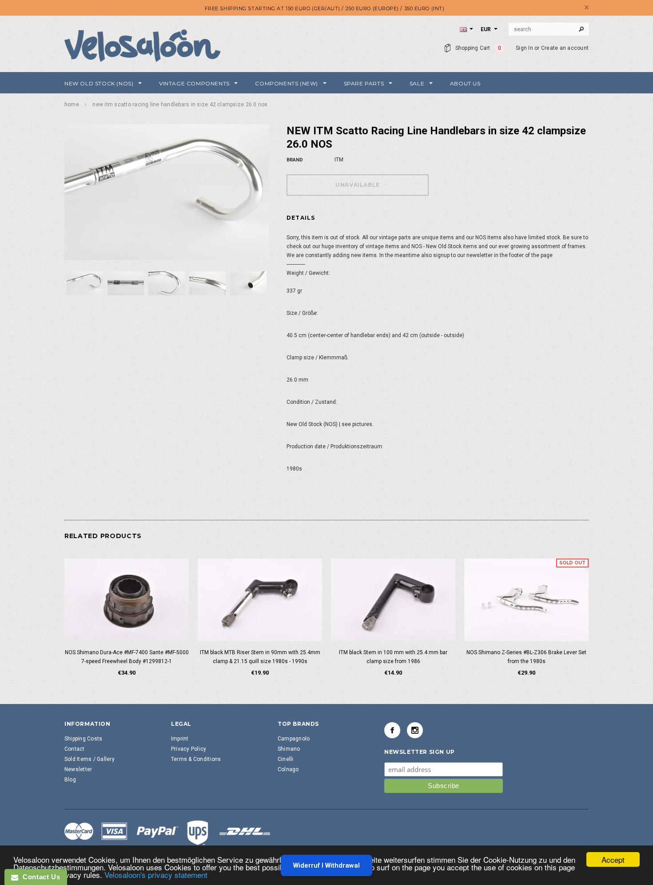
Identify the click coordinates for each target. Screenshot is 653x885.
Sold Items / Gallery (89, 759)
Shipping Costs (83, 739)
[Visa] (167, 832)
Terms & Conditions (196, 759)
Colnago (288, 769)
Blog (70, 779)
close (587, 7)
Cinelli (286, 759)
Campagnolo (294, 739)
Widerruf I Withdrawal (326, 865)
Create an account (565, 48)
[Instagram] (415, 730)
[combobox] (549, 29)
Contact (74, 749)
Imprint (180, 739)
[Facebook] (392, 730)
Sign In (524, 48)
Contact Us (39, 877)
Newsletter (78, 769)
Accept (613, 859)
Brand (295, 160)
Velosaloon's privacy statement (155, 874)
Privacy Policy (188, 749)
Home (71, 104)
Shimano (289, 749)
